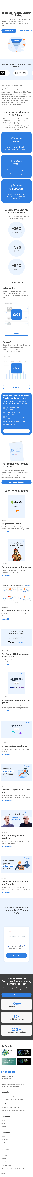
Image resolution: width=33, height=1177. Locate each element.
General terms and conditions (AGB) (12, 1168)
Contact (3, 1127)
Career (3, 1123)
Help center (5, 1162)
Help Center (5, 1149)
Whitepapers (5, 1139)
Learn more (16, 431)
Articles (3, 1136)
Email (8, 932)
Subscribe (16, 956)
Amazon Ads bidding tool (9, 1096)
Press (3, 1146)
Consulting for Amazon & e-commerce (13, 1111)
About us (4, 1120)
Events (3, 1143)
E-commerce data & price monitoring (12, 1099)
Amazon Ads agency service (10, 1107)
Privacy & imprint (6, 1165)
